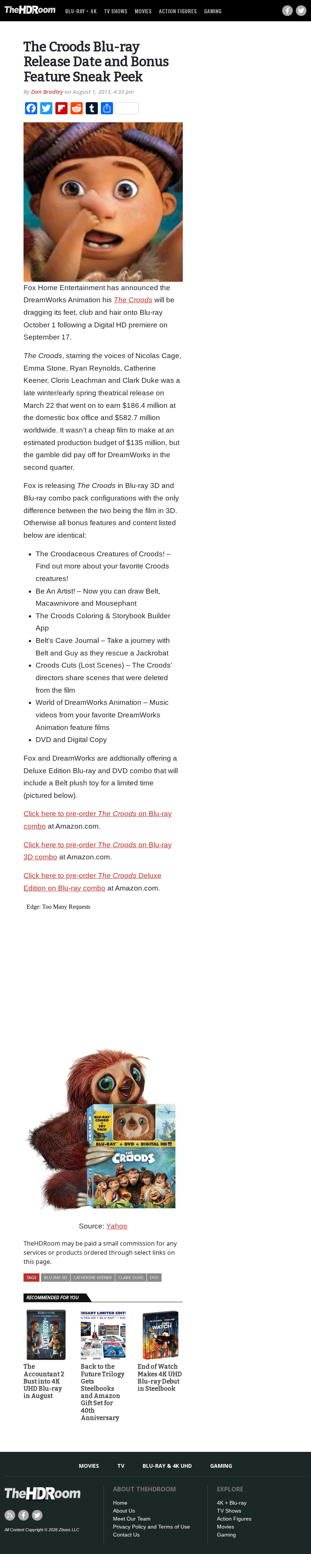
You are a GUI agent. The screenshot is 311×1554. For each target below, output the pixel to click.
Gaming (212, 11)
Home (120, 1503)
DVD (154, 1277)
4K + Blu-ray (232, 1503)
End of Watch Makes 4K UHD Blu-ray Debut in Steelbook (160, 1377)
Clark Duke (130, 1277)
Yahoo (116, 1226)
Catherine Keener (93, 1277)
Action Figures (178, 11)
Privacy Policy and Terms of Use (151, 1527)
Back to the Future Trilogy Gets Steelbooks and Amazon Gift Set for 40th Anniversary (102, 1392)
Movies (143, 11)
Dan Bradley (47, 91)
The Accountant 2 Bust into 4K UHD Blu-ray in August (44, 1381)
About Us (124, 1511)
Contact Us (126, 1535)
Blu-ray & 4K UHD (167, 1465)
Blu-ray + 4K (81, 11)
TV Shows (115, 11)
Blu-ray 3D (55, 1277)
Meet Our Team (132, 1519)
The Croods (133, 300)
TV (120, 1465)
